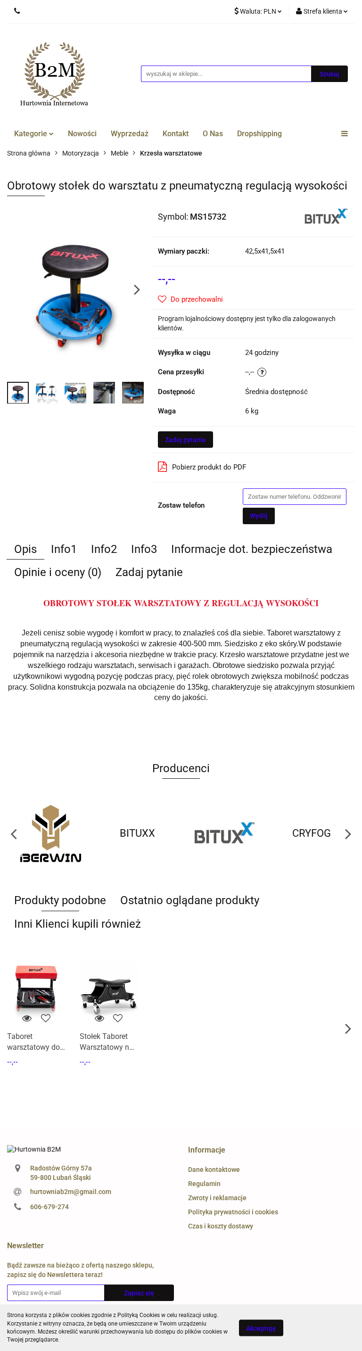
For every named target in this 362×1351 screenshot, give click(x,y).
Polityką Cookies (138, 1315)
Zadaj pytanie (185, 440)
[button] (206, 1150)
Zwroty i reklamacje (217, 1198)
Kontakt (176, 133)
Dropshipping (259, 133)
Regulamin (204, 1183)
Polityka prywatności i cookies (233, 1212)
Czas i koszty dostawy (220, 1226)
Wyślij (259, 515)
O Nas (213, 133)
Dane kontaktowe (214, 1169)
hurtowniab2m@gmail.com (70, 1191)
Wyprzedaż (129, 133)
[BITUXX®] (326, 216)
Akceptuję (261, 1328)
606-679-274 (49, 1207)
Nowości (82, 133)
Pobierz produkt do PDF (209, 467)
